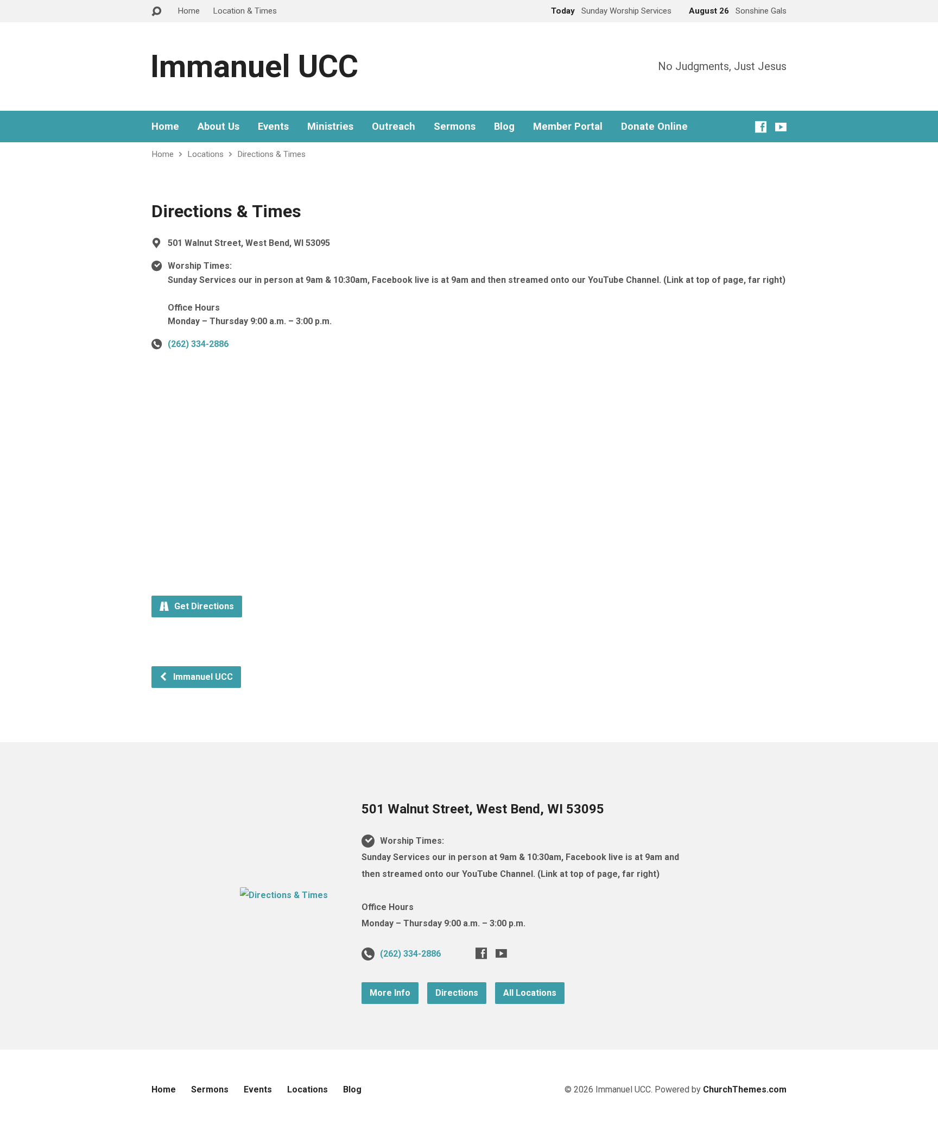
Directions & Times (271, 154)
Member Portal (568, 126)
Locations (205, 154)
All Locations (529, 993)
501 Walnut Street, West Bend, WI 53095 (483, 809)
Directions (456, 993)
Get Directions (203, 606)
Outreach (393, 126)
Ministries (330, 126)
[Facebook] (760, 126)
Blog (504, 126)
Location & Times (245, 11)
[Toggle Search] (156, 12)
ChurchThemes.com (745, 1089)
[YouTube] (781, 126)
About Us (218, 126)
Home (189, 11)
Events (273, 126)
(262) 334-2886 (198, 344)
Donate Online (654, 126)
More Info (390, 993)
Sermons (455, 126)
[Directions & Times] (284, 895)
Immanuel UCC (254, 66)
